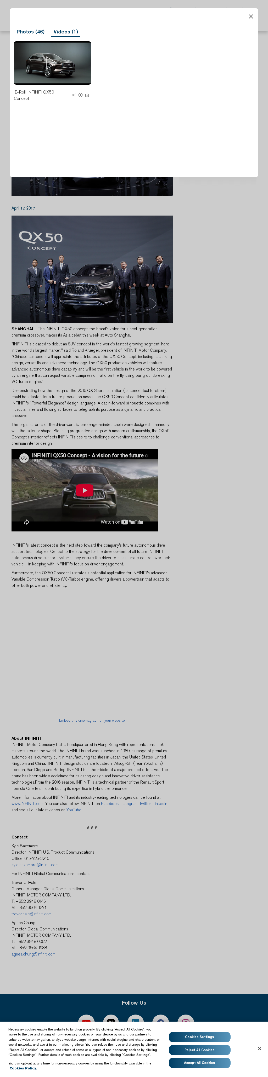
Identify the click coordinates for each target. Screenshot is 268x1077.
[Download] (87, 96)
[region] (134, 1049)
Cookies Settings (199, 1037)
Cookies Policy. (23, 1068)
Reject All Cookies (200, 1050)
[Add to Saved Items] (80, 96)
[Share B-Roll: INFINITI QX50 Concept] (74, 96)
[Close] (251, 16)
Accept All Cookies (199, 1063)
